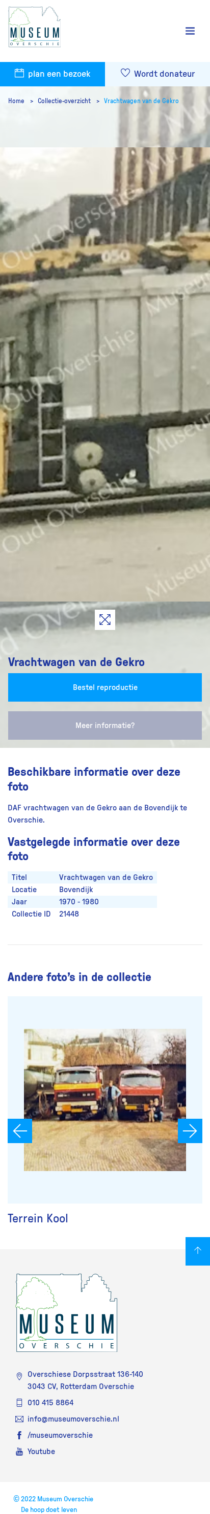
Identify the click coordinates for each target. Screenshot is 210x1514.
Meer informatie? (105, 725)
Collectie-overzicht (65, 101)
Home (17, 101)
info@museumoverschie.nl (73, 1419)
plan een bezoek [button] (58, 74)
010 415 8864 (50, 1403)
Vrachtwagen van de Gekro (141, 101)
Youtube (41, 1451)
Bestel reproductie (105, 687)
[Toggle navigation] (190, 31)
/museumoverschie (60, 1435)
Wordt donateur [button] (163, 74)
